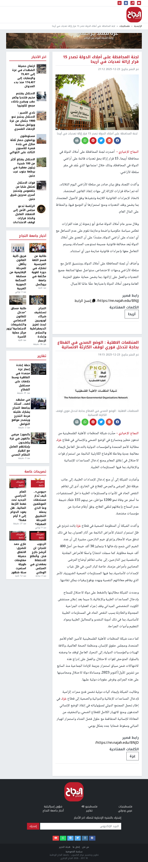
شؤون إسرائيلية (53, 806)
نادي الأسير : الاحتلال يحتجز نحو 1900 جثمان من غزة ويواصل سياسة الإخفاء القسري (22, 121)
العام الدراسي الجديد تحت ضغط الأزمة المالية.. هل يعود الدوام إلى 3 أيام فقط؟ (18, 506)
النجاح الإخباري (134, 14)
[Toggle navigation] (120, 3)
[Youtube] (56, 838)
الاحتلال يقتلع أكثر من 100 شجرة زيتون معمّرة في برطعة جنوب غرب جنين (23, 167)
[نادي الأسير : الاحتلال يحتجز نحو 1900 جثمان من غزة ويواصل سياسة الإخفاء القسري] (41, 115)
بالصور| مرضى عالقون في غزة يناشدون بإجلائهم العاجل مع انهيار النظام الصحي (19, 444)
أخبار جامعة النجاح (32, 236)
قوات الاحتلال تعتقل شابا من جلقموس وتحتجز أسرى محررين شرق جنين (22, 191)
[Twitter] (78, 838)
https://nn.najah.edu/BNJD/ (117, 742)
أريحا (131, 314)
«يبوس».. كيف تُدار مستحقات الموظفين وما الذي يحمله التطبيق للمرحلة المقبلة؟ (39, 508)
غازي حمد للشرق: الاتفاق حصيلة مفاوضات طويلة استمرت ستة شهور (18, 558)
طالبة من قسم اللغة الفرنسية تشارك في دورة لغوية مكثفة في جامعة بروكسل (39, 270)
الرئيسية (138, 26)
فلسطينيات (124, 26)
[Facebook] (92, 838)
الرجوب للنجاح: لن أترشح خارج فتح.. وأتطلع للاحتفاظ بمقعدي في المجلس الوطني (38, 558)
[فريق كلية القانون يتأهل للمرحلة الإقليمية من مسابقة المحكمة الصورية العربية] (17, 248)
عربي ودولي (125, 810)
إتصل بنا (76, 847)
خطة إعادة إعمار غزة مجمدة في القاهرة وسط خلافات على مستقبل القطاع (21, 377)
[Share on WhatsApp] (85, 140)
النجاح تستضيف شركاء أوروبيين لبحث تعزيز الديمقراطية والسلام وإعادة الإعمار (38, 324)
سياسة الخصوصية (74, 852)
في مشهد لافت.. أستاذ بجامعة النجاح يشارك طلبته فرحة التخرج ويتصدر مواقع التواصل (21, 412)
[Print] (76, 140)
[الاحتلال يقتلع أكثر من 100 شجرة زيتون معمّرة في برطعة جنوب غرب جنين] (41, 162)
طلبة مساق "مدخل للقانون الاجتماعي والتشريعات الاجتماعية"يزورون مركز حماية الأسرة (17, 322)
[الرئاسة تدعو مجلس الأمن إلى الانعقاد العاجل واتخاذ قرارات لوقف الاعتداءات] (41, 208)
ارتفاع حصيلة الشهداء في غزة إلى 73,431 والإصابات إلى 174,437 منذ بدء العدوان (23, 76)
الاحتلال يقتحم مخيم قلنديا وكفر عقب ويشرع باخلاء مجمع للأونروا (23, 99)
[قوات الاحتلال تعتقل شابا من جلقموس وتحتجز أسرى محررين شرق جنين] (41, 185)
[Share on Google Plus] (109, 140)
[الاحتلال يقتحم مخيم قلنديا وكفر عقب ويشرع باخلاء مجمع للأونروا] (41, 96)
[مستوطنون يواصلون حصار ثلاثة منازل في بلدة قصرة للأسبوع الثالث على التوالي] (41, 138)
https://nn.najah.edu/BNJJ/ (118, 300)
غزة (132, 756)
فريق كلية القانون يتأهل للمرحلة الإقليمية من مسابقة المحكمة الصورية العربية (17, 272)
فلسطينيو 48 (89, 806)
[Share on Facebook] (117, 140)
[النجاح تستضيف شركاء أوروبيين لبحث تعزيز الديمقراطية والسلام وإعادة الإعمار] (37, 300)
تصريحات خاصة (35, 471)
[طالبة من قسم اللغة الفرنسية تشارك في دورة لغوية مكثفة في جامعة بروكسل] (37, 248)
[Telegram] (70, 838)
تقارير (41, 356)
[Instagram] (85, 838)
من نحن (85, 847)
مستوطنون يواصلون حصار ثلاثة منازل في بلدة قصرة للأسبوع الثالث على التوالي (22, 144)
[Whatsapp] (63, 838)
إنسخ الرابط (83, 300)
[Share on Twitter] (101, 140)
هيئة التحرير (64, 847)
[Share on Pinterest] (93, 140)
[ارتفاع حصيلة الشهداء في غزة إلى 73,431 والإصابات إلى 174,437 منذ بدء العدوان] (41, 68)
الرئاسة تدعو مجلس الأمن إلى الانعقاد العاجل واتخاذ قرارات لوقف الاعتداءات (24, 214)
